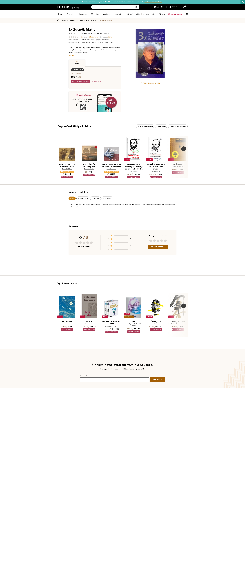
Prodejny (146, 14)
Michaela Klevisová (111, 326)
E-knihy (71, 14)
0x (81, 37)
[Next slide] (171, 53)
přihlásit (157, 380)
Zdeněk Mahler (93, 37)
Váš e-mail (83, 376)
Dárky (138, 14)
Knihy (61, 14)
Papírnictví (129, 14)
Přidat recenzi (158, 247)
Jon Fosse (67, 324)
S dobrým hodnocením (178, 126)
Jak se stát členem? (97, 81)
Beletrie (72, 20)
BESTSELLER (129, 317)
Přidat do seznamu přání (151, 83)
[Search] (136, 7)
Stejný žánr (161, 126)
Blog (153, 14)
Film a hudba (118, 14)
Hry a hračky (107, 14)
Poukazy (96, 14)
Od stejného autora (145, 126)
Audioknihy (84, 14)
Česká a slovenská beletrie (87, 20)
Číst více (71, 55)
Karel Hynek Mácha (132, 324)
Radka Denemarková (178, 324)
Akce (163, 14)
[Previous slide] (128, 53)
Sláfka (110, 37)
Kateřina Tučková (89, 324)
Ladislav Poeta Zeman (156, 324)
